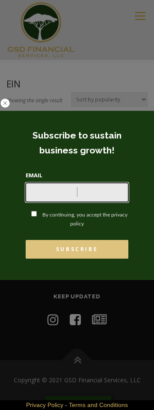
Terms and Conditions (98, 404)
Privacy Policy (44, 404)
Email (34, 175)
